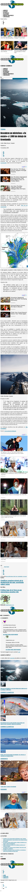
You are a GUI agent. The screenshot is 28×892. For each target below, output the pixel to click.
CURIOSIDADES (6, 16)
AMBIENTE (5, 10)
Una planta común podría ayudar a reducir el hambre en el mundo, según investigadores (14, 843)
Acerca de (5, 876)
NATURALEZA (6, 13)
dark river (15, 576)
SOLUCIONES (6, 14)
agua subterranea (9, 576)
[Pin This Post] (15, 154)
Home (4, 875)
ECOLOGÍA (5, 11)
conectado (12, 658)
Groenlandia (3, 162)
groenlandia (20, 576)
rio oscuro (25, 576)
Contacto (5, 877)
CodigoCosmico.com (9, 605)
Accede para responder (10, 634)
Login (19, 652)
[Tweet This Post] (15, 153)
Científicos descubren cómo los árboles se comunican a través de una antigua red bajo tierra (14, 850)
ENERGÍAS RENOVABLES (8, 15)
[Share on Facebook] (15, 152)
